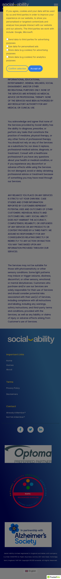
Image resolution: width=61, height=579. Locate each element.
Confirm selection (17, 68)
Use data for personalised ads (23, 46)
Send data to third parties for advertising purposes (27, 41)
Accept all (35, 68)
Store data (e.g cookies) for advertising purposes (27, 52)
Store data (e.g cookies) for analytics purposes (26, 59)
